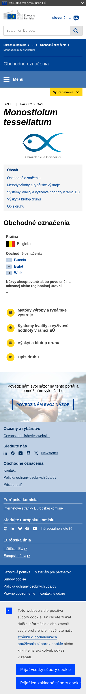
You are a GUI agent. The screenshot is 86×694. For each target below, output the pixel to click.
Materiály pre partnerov (53, 572)
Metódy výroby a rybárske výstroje (33, 185)
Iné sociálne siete (54, 528)
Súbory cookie (15, 579)
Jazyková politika (17, 572)
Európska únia (15, 556)
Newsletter (49, 453)
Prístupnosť (13, 484)
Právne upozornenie (19, 593)
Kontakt (9, 470)
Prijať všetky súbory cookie (45, 669)
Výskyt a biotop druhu (24, 199)
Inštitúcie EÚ (13, 549)
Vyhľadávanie (76, 30)
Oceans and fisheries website (27, 436)
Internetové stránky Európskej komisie (33, 508)
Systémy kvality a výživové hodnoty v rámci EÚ (43, 192)
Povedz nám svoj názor (43, 404)
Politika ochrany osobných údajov (30, 477)
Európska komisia (15, 45)
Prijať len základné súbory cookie (50, 682)
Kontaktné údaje (52, 593)
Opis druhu (15, 206)
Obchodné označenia (53, 45)
